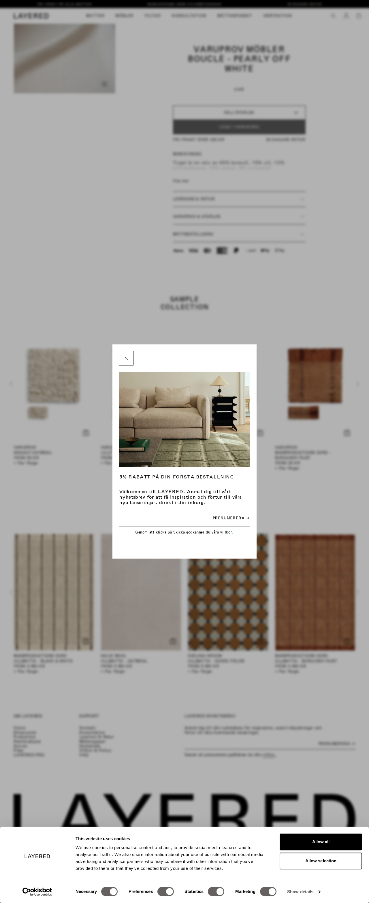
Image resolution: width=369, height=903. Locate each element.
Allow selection (321, 860)
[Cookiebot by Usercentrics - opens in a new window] (37, 891)
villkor (226, 532)
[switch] (165, 891)
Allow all (321, 841)
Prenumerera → (231, 518)
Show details (300, 891)
